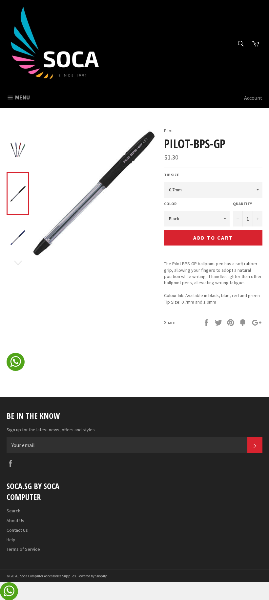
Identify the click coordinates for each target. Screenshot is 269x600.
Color (170, 203)
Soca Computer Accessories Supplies (48, 576)
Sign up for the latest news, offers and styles (51, 430)
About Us (15, 521)
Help (11, 540)
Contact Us (17, 530)
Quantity (242, 203)
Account (253, 98)
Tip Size (171, 174)
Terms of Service (23, 549)
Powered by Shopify (92, 576)
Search (13, 511)
